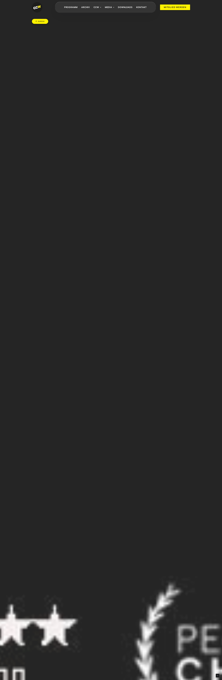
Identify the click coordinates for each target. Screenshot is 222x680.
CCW (96, 7)
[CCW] (37, 7)
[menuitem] (71, 7)
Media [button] (108, 7)
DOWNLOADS (125, 7)
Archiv (85, 7)
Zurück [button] (41, 21)
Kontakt (141, 7)
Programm (71, 7)
